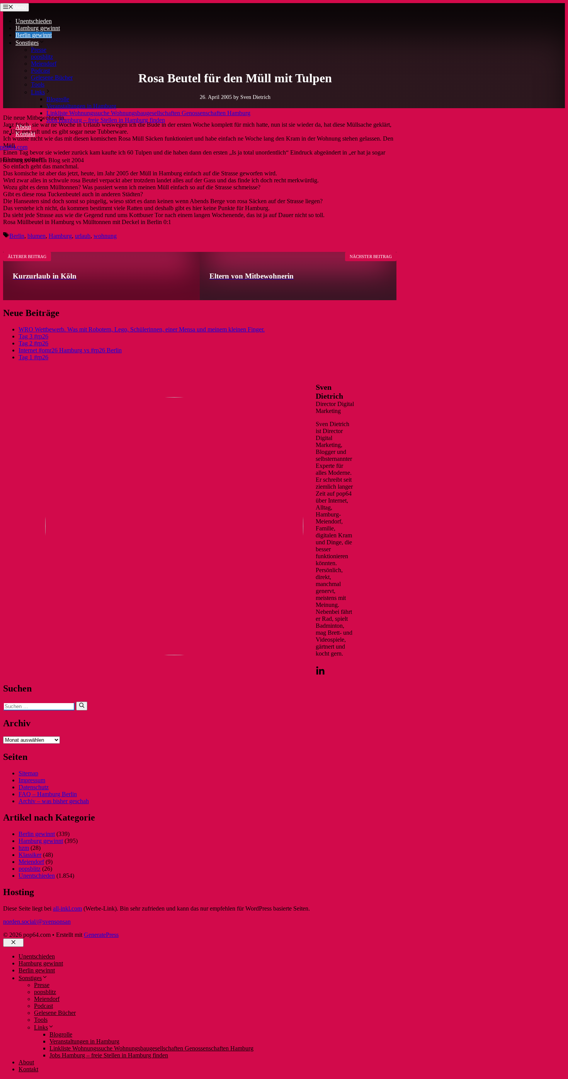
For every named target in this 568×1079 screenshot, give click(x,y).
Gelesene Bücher (52, 77)
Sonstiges (27, 42)
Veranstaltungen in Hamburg (81, 106)
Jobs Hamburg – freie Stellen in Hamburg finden (105, 120)
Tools (37, 84)
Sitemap (28, 773)
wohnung (105, 236)
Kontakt (25, 134)
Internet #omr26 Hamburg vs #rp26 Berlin (70, 350)
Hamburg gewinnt (37, 28)
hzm (24, 848)
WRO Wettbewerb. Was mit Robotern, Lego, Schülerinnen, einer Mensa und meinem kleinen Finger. (142, 329)
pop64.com (13, 147)
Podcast (40, 70)
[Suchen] (81, 706)
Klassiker (30, 854)
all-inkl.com (67, 908)
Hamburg (60, 236)
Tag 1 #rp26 (33, 357)
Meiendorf (43, 63)
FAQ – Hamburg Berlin (48, 794)
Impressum (32, 780)
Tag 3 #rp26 (33, 336)
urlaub (82, 236)
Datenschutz (34, 787)
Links (38, 92)
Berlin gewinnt (33, 35)
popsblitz (42, 56)
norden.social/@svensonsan (37, 921)
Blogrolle (57, 99)
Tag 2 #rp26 (33, 343)
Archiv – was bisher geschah (54, 801)
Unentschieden (33, 21)
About (23, 127)
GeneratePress (101, 934)
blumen (36, 236)
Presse (38, 49)
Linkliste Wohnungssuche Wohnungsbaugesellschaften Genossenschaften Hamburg (148, 113)
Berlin (16, 236)
